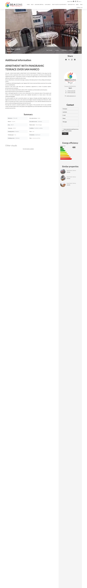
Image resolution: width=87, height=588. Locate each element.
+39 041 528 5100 (71, 91)
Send (65, 133)
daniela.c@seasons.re (71, 96)
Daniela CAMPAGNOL (70, 86)
